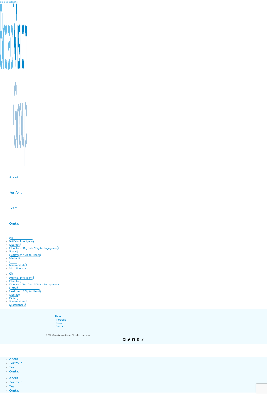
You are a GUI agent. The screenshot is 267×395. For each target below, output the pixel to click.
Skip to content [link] (8, 1)
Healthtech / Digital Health (25, 255)
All (11, 238)
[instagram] (138, 340)
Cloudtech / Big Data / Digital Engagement (33, 248)
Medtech (14, 258)
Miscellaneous (17, 268)
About (13, 177)
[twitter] (128, 340)
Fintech (13, 251)
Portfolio (15, 192)
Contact (15, 223)
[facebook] (133, 340)
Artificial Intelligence (21, 241)
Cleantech (15, 244)
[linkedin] (124, 340)
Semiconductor (18, 265)
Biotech (13, 261)
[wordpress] (142, 340)
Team (13, 208)
